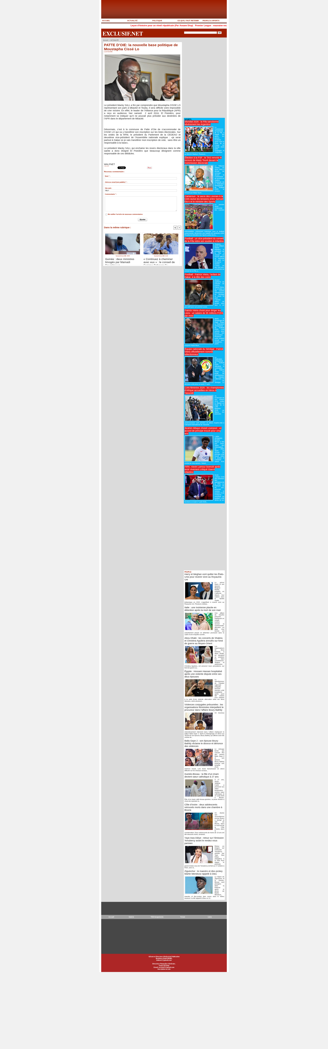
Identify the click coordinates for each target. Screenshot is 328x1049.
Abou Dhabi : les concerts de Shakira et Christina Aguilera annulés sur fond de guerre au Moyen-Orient (203, 641)
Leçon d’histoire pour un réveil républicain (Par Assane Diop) (116, 25)
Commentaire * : (111, 194)
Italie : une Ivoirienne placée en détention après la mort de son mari (202, 608)
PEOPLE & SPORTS (211, 21)
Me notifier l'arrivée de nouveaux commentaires (125, 214)
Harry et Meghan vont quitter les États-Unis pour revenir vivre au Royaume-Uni (204, 577)
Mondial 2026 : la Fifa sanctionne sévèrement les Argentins (201, 123)
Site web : (108, 188)
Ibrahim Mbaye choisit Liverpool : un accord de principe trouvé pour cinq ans (203, 431)
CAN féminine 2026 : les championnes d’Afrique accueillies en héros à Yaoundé (204, 390)
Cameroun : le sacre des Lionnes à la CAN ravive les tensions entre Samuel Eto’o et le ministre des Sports (203, 199)
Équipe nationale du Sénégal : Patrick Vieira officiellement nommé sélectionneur (203, 352)
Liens (210, 917)
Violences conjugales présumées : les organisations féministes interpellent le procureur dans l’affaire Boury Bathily (204, 707)
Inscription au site (164, 969)
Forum (182, 917)
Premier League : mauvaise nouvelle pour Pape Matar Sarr (179, 25)
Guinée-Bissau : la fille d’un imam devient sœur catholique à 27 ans (201, 775)
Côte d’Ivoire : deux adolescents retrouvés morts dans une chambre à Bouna (203, 807)
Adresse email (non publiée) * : (116, 182)
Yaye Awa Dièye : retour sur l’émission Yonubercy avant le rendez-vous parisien (204, 841)
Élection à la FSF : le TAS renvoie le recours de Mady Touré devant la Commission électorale (203, 160)
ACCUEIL (106, 21)
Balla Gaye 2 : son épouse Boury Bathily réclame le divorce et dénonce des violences (203, 743)
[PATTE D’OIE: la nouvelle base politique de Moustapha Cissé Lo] (142, 54)
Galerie (131, 917)
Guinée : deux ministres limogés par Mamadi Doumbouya (119, 261)
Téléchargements (157, 917)
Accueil (105, 40)
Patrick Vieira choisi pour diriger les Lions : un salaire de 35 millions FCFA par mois (203, 313)
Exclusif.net (122, 33)
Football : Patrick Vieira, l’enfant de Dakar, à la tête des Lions (202, 275)
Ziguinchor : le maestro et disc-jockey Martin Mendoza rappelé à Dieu (203, 872)
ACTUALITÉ (132, 21)
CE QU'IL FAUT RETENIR (188, 21)
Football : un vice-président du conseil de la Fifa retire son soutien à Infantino (204, 239)
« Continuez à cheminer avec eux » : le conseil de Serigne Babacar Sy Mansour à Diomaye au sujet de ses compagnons (159, 261)
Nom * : (107, 176)
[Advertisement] (203, 77)
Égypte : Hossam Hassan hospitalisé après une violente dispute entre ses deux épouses (203, 674)
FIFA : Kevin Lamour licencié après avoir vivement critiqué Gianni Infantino (202, 469)
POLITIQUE (157, 21)
